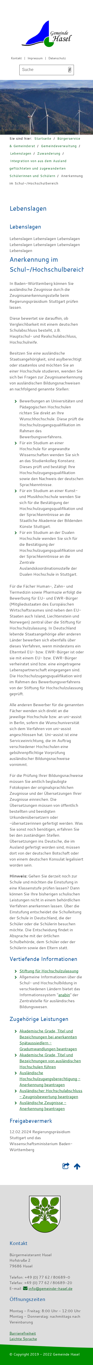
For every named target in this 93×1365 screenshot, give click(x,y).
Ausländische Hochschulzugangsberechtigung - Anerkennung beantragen (49, 1078)
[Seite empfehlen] (66, 1167)
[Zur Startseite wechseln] (46, 35)
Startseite (42, 138)
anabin (64, 994)
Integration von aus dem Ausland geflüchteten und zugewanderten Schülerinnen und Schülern (38, 168)
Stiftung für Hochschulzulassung (48, 971)
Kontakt (16, 58)
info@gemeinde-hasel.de (50, 1288)
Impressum (35, 58)
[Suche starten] (69, 69)
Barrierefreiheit (22, 1333)
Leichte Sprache (23, 1338)
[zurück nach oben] (77, 1167)
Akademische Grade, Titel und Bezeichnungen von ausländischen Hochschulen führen (50, 1060)
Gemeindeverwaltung (59, 146)
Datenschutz (57, 58)
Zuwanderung (48, 153)
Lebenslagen (20, 153)
